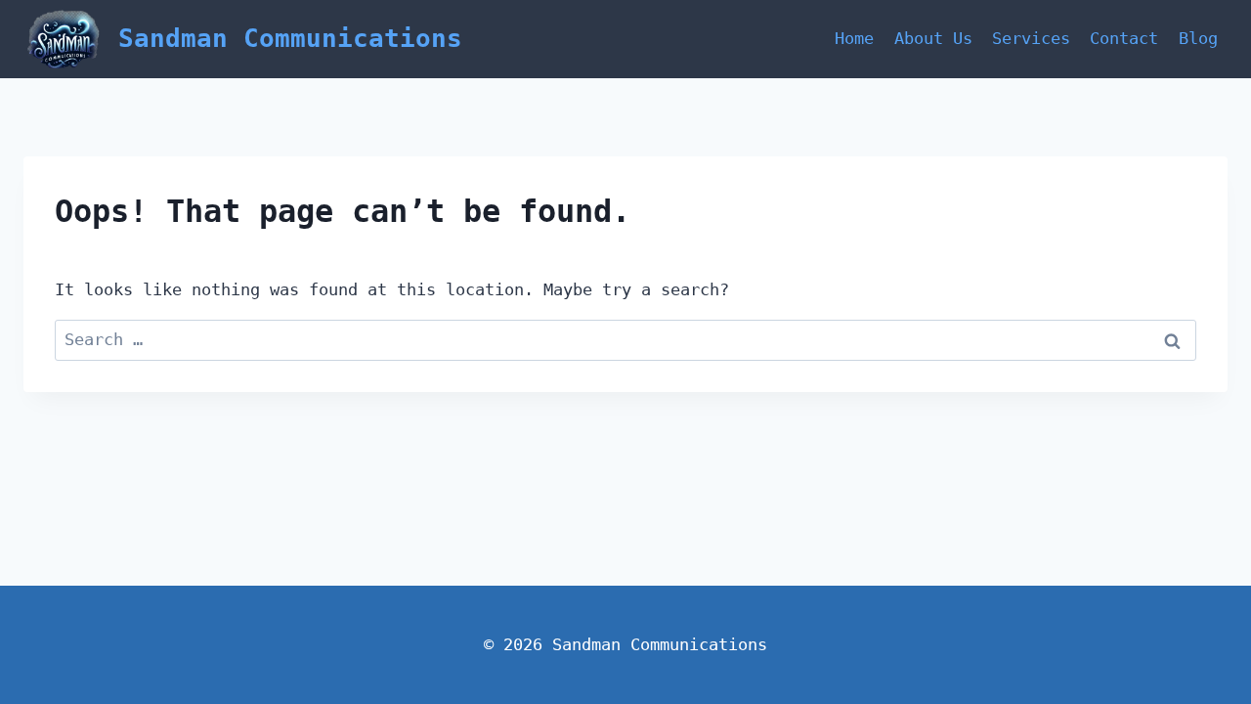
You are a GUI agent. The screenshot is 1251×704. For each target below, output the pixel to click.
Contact (1124, 38)
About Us (933, 38)
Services (1031, 38)
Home (854, 38)
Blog (1198, 38)
